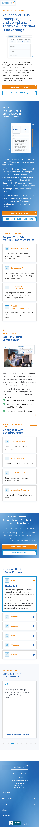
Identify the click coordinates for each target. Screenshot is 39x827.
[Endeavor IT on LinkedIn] (21, 773)
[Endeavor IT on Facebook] (13, 773)
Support (6, 815)
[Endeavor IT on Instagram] (17, 773)
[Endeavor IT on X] (25, 773)
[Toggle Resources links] (34, 798)
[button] (36, 3)
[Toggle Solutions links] (34, 792)
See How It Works (18, 93)
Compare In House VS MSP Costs (19, 219)
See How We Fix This (19, 213)
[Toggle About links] (34, 804)
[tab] (3, 743)
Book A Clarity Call (19, 87)
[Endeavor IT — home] (19, 767)
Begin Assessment (19, 552)
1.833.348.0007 (19, 777)
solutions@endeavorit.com (19, 780)
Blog (4, 810)
